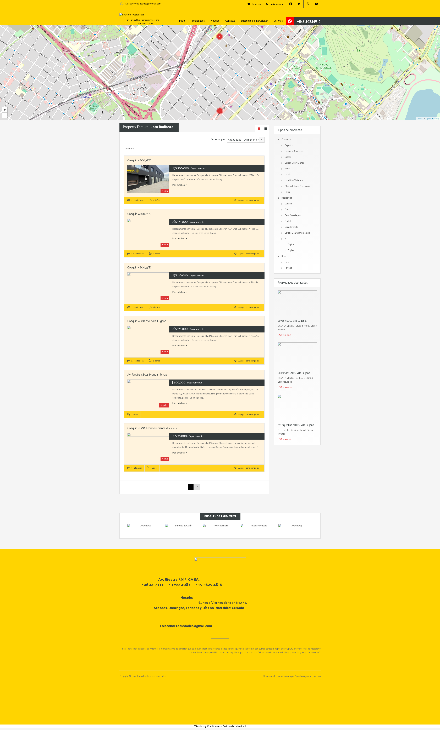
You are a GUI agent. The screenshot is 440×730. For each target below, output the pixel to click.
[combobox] (246, 140)
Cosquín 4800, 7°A (139, 214)
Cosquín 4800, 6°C (139, 160)
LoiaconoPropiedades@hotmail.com (143, 4)
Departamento (291, 227)
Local (287, 174)
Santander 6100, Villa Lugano (294, 373)
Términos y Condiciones (207, 726)
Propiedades (198, 21)
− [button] (5, 115)
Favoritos (256, 4)
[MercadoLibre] (220, 529)
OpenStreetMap (432, 118)
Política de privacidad (234, 726)
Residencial (287, 198)
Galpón (288, 157)
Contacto (230, 21)
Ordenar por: (218, 139)
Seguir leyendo (285, 382)
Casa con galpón (293, 215)
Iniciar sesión (276, 4)
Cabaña (288, 204)
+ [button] (5, 110)
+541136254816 (309, 21)
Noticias (215, 21)
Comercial (286, 139)
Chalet (288, 221)
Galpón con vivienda (294, 163)
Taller (287, 192)
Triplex (291, 250)
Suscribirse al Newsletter (254, 21)
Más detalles (178, 185)
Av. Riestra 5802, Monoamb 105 (147, 374)
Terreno (288, 268)
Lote (287, 262)
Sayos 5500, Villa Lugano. (292, 321)
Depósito (289, 145)
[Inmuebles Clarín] (182, 529)
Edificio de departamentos (297, 233)
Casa (287, 209)
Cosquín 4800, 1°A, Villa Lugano (146, 321)
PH (286, 239)
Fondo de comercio (294, 151)
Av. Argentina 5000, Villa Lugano (296, 425)
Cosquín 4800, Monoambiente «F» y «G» (152, 428)
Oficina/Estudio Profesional (297, 186)
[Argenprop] (144, 529)
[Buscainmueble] (258, 529)
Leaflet (419, 118)
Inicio (182, 21)
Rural (284, 256)
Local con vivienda (294, 180)
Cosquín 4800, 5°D (139, 267)
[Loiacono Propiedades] (131, 16)
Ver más (278, 21)
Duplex (291, 244)
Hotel (287, 169)
